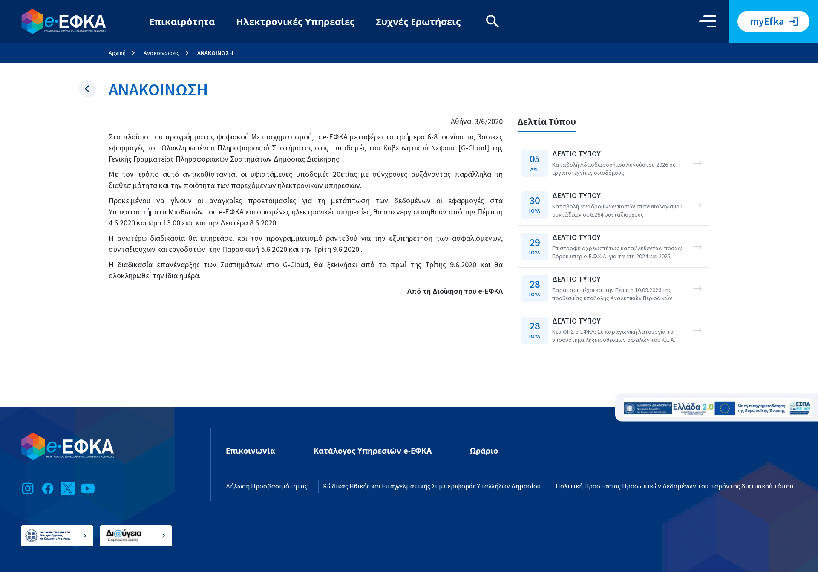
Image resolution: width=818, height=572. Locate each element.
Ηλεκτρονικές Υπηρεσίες (295, 21)
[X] (68, 488)
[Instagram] (28, 488)
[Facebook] (48, 488)
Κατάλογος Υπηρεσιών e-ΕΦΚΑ (373, 450)
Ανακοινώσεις (161, 53)
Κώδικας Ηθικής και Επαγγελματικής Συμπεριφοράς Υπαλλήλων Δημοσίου (432, 486)
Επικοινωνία (250, 450)
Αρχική (117, 53)
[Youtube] (88, 488)
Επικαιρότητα (182, 21)
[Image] (718, 407)
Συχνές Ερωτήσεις (418, 21)
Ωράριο (484, 450)
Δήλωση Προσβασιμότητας (267, 486)
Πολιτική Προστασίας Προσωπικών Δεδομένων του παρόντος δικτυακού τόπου (674, 486)
